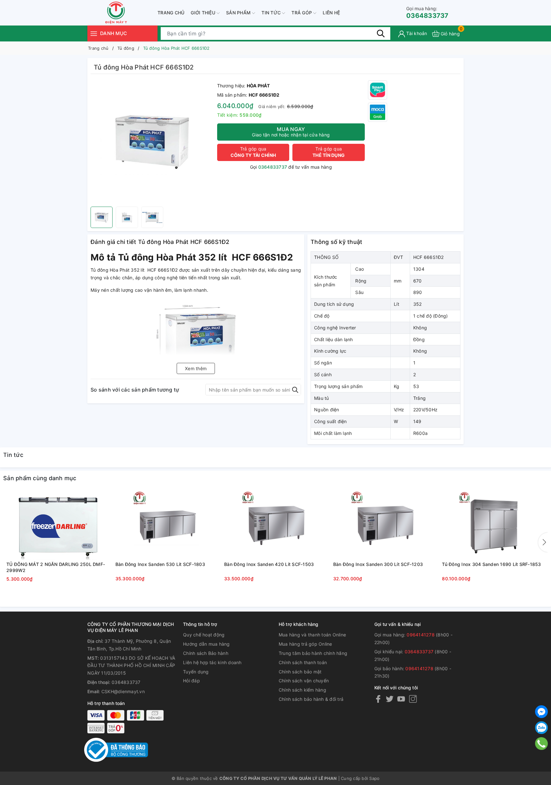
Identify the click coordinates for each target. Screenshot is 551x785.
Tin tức (271, 12)
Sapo (374, 778)
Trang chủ (171, 12)
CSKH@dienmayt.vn (123, 691)
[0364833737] (541, 743)
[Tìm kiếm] (381, 33)
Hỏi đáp (191, 680)
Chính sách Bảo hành (205, 653)
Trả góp (302, 12)
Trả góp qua (253, 152)
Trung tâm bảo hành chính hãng (313, 653)
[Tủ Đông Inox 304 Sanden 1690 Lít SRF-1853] (493, 525)
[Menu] (94, 33)
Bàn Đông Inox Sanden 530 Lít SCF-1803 (160, 564)
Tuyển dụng (196, 671)
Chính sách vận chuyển (304, 680)
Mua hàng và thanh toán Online (312, 634)
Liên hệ (331, 12)
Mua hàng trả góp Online (305, 644)
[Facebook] (378, 699)
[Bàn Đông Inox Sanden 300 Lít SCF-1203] (384, 525)
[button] (543, 542)
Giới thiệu (204, 12)
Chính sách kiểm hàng (302, 690)
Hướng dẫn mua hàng (206, 644)
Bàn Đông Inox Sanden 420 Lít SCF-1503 (269, 564)
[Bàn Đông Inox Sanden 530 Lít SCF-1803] (166, 525)
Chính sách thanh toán (303, 662)
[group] (152, 142)
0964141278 (421, 634)
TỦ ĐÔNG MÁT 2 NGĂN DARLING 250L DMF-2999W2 (55, 567)
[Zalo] (541, 727)
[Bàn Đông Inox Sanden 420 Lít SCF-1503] (275, 525)
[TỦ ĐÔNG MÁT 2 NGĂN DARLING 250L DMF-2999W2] (57, 525)
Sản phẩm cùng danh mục (40, 478)
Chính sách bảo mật (300, 671)
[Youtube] (401, 699)
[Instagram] (413, 699)
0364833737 (427, 12)
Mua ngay (291, 131)
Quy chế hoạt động (203, 634)
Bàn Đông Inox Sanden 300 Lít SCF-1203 (378, 564)
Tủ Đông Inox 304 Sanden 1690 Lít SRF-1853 (491, 564)
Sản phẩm (239, 12)
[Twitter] (389, 699)
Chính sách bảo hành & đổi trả (311, 699)
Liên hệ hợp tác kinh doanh (212, 662)
